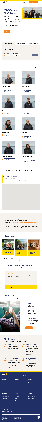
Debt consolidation (18, 382)
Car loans (3, 382)
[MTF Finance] (4, 3)
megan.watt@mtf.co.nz (8, 134)
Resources (4, 393)
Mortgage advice (25, 2)
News (16, 398)
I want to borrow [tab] (8, 43)
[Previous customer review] (2, 280)
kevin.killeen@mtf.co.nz (8, 112)
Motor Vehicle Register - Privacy (7, 411)
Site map (3, 419)
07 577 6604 (26, 161)
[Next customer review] (39, 280)
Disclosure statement (17, 417)
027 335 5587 (26, 137)
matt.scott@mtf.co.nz (28, 112)
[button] (21, 197)
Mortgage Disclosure (17, 418)
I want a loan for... (9, 49)
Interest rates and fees (5, 396)
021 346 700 (6, 159)
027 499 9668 (6, 91)
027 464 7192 (6, 135)
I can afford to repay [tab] (21, 43)
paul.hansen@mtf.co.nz (28, 90)
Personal (17, 379)
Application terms (17, 416)
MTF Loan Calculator (5, 409)
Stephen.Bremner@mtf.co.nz (9, 158)
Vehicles (4, 379)
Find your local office (31, 396)
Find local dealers (31, 398)
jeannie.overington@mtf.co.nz (29, 160)
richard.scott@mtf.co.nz (8, 90)
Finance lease (30, 382)
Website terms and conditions (6, 416)
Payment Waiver (17, 222)
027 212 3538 (26, 91)
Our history (17, 396)
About (16, 393)
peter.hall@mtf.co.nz (27, 136)
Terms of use (4, 417)
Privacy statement (5, 418)
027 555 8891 (26, 113)
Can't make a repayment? (6, 400)
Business (30, 379)
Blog (2, 407)
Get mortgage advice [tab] (33, 43)
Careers (16, 400)
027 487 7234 (6, 113)
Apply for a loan (33, 2)
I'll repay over (15, 53)
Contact (30, 393)
